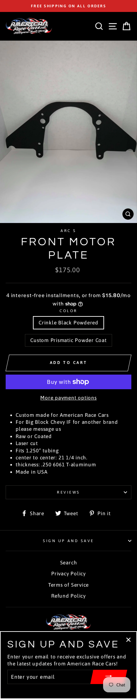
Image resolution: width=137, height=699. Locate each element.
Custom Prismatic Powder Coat (68, 340)
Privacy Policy (68, 573)
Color (68, 310)
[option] (68, 6)
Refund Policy (68, 596)
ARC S (68, 230)
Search (68, 562)
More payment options (68, 398)
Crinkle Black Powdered (68, 322)
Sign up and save (68, 540)
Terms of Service (68, 585)
